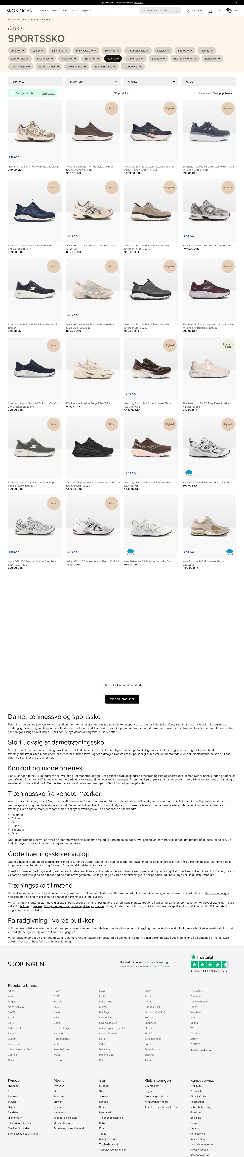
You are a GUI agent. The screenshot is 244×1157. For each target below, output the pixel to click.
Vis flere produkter (122, 699)
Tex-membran (19, 66)
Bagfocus (86, 10)
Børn (64, 10)
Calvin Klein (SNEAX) (20, 1049)
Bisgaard (13, 1033)
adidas (11, 990)
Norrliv (103, 1038)
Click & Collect (198, 1096)
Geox (57, 1022)
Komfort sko (18, 58)
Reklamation (197, 1139)
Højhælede (14, 1107)
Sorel (148, 1044)
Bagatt (11, 1017)
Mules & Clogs (47, 66)
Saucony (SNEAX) (155, 1012)
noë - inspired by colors (112, 1028)
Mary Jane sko (84, 50)
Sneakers (13, 1096)
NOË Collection (108, 1022)
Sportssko (45, 19)
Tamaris (149, 1060)
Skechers (150, 1028)
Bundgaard (14, 1044)
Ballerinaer (58, 50)
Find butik (196, 1085)
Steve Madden (153, 1049)
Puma (148, 990)
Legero (58, 1060)
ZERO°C (195, 1044)
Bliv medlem (152, 1085)
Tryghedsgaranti (108, 1144)
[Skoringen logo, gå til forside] (19, 10)
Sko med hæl (75, 66)
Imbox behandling (200, 1107)
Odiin (102, 1044)
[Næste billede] (55, 132)
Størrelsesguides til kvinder (23, 1133)
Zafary (194, 1038)
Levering (195, 1128)
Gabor (57, 1012)
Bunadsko (211, 58)
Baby (102, 1123)
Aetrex (12, 996)
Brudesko (89, 58)
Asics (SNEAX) (16, 1006)
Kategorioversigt (199, 1155)
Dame (23, 19)
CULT (57, 996)
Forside (12, 19)
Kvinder (44, 10)
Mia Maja (104, 1012)
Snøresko (183, 50)
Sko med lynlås (103, 66)
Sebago (149, 1017)
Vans (193, 1017)
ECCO (57, 1001)
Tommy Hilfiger (199, 1001)
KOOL (57, 1054)
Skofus (149, 1033)
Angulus (13, 1001)
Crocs (57, 990)
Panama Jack (106, 1054)
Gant (56, 1017)
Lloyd (102, 990)
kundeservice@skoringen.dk (157, 962)
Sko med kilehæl (183, 58)
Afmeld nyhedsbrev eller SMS (162, 1107)
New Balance (107, 1017)
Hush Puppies (62, 1038)
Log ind (149, 1091)
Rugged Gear (152, 1006)
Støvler (12, 1101)
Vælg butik (48, 93)
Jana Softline (61, 1049)
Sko (33, 19)
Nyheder (13, 1085)
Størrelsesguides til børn (113, 1149)
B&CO (11, 1012)
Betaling (195, 1123)
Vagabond (196, 1012)
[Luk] (236, 2)
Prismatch (196, 1091)
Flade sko (67, 58)
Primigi (103, 1060)
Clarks (11, 1060)
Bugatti (12, 1038)
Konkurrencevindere (156, 1101)
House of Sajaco (63, 1028)
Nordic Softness (108, 1033)
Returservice (197, 1133)
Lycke (102, 996)
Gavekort (195, 1112)
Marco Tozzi (106, 1001)
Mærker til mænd (64, 1123)
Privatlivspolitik (199, 1149)
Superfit (149, 1054)
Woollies (195, 1033)
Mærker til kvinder (18, 1128)
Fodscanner (197, 1101)
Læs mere (138, 2)
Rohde (148, 1001)
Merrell (103, 1006)
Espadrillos (43, 58)
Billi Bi (11, 1022)
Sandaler (13, 1112)
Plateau (205, 50)
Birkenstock (15, 1028)
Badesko (157, 58)
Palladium (105, 1049)
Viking (194, 1022)
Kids (101, 1128)
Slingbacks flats (136, 50)
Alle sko (16, 50)
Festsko (161, 50)
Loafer (36, 50)
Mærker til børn (108, 1139)
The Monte (196, 990)
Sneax (74, 10)
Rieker (148, 996)
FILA (56, 1006)
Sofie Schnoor (153, 1038)
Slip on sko (133, 58)
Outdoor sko (131, 66)
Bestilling (195, 1117)
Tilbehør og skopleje (20, 1123)
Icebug (58, 1044)
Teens (102, 1133)
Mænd (55, 10)
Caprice (12, 1054)
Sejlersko (110, 50)
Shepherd (150, 1022)
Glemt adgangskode (156, 1096)
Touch (193, 1006)
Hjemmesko (15, 1117)
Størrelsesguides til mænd (69, 1128)
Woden (194, 1028)
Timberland (196, 996)
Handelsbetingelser (201, 1144)
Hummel (58, 1033)
